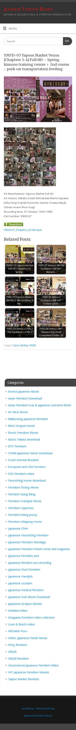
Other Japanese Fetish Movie (27, 638)
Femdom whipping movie (25, 521)
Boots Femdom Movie (23, 432)
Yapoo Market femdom (23, 679)
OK (66, 40)
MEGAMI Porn (17, 631)
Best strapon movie (21, 426)
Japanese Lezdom (20, 583)
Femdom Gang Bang (21, 494)
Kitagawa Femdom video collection (31, 617)
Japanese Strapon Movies (25, 604)
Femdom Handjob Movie (24, 501)
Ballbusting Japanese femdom (28, 419)
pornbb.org (28, 708)
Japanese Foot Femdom (24, 569)
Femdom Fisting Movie (23, 487)
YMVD (32, 345)
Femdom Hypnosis (21, 508)
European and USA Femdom (27, 467)
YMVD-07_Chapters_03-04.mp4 (23, 230)
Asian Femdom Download (25, 398)
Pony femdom (17, 645)
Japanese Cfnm (18, 528)
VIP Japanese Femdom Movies (28, 672)
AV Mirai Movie (18, 412)
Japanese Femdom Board (28, 9)
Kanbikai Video (17, 610)
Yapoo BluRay (20, 345)
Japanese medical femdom (25, 590)
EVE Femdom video (21, 474)
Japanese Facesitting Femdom (28, 535)
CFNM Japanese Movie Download (30, 453)
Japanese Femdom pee (23, 556)
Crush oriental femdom (23, 460)
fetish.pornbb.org (45, 708)
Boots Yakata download (24, 439)
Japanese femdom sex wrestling (29, 563)
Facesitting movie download (27, 480)
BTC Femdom (17, 446)
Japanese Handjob (20, 576)
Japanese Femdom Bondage (27, 542)
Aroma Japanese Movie (23, 391)
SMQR (12, 652)
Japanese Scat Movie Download (29, 597)
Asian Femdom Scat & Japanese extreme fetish (39, 405)
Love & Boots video (21, 624)
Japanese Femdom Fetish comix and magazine (39, 549)
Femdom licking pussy (22, 515)
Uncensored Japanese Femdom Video (33, 665)
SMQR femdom (18, 658)
